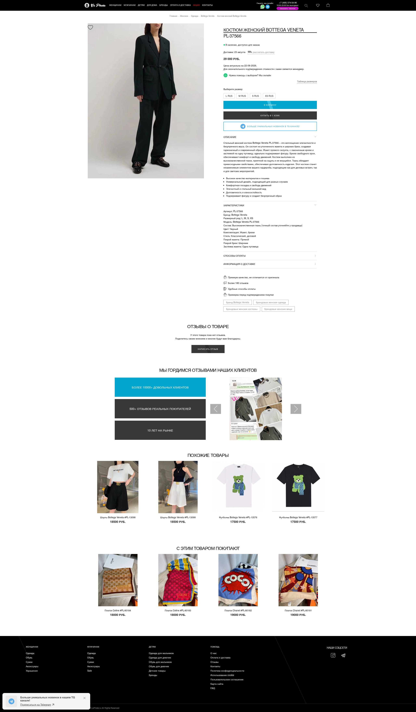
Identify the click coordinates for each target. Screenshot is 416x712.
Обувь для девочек (159, 666)
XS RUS (269, 95)
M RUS (242, 95)
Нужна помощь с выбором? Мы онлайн (249, 75)
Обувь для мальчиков (160, 662)
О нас (213, 653)
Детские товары (157, 670)
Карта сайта (216, 684)
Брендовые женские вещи (278, 309)
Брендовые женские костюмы (242, 309)
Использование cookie (222, 675)
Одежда (30, 653)
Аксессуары (32, 666)
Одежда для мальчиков (161, 653)
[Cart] (328, 5)
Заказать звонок (287, 8)
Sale (89, 670)
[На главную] (95, 5)
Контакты (215, 666)
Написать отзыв (208, 349)
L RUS (229, 95)
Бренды (153, 675)
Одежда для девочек (160, 657)
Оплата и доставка (220, 657)
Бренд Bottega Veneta (237, 302)
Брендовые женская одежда (271, 302)
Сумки (29, 662)
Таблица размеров (307, 81)
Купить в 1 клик (270, 115)
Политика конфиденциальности (227, 670)
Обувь (29, 657)
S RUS (255, 95)
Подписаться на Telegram (35, 704)
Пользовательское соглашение (226, 679)
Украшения (32, 670)
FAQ (212, 688)
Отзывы (214, 662)
